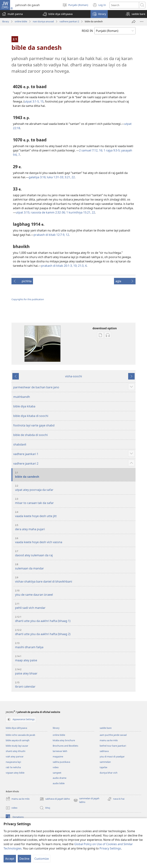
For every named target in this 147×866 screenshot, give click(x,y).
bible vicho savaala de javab (20, 735)
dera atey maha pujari (30, 527)
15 (42, 101)
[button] (57, 14)
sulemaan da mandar (29, 566)
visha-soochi (73, 376)
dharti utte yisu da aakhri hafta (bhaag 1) (42, 619)
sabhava (104, 751)
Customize (41, 859)
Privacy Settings (110, 848)
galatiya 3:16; (37, 177)
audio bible (59, 783)
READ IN (87, 31)
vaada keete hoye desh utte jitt (36, 514)
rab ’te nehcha (13, 767)
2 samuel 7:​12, (88, 150)
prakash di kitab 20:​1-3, (57, 266)
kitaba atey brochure (64, 740)
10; (75, 266)
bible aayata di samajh (17, 740)
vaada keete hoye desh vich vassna (38, 540)
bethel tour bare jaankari (113, 745)
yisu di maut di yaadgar (112, 756)
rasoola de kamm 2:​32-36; (48, 212)
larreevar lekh (60, 751)
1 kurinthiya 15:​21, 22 (80, 212)
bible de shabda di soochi (30, 435)
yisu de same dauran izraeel (34, 593)
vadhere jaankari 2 (69, 21)
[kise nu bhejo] (134, 21)
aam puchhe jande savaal (113, 735)
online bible (21, 21)
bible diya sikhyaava (16, 727)
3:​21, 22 (69, 177)
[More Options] (141, 21)
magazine (58, 756)
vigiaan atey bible (15, 772)
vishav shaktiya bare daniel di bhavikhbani (43, 579)
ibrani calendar (25, 684)
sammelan (105, 761)
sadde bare (106, 727)
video (56, 767)
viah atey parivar (14, 756)
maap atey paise (26, 658)
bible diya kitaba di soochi (30, 416)
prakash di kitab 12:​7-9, (49, 235)
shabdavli (19, 444)
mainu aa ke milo (109, 740)
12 (67, 235)
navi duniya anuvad (43, 21)
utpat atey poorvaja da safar (34, 488)
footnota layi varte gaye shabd (33, 425)
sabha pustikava (61, 761)
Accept (9, 859)
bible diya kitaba (24, 406)
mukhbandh (21, 397)
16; (100, 150)
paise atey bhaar (26, 671)
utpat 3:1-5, (32, 101)
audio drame (59, 777)
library (5, 21)
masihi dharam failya (29, 645)
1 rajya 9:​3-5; (111, 150)
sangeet (57, 772)
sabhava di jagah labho (55, 799)
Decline (24, 859)
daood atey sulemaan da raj (34, 553)
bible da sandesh (27, 475)
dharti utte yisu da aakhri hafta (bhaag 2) (42, 632)
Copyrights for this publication (27, 299)
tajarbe (103, 767)
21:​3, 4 (82, 266)
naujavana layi (13, 761)
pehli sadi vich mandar (30, 606)
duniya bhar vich (108, 772)
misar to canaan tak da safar (34, 501)
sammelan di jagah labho (86, 800)
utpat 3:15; (23, 212)
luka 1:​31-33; (55, 177)
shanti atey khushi (15, 751)
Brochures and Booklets (65, 745)
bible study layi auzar (17, 745)
